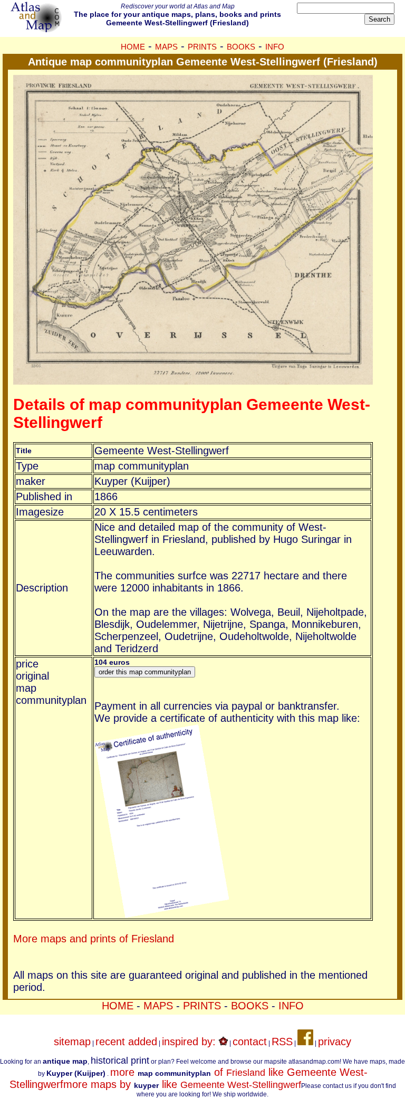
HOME (133, 46)
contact (250, 1041)
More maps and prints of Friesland (93, 938)
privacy (334, 1041)
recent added (126, 1041)
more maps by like (182, 1084)
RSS (282, 1041)
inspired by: (190, 1041)
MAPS (166, 46)
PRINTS (202, 46)
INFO (274, 46)
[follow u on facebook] (305, 1041)
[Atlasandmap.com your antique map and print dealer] (37, 28)
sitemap (72, 1041)
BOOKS (241, 46)
